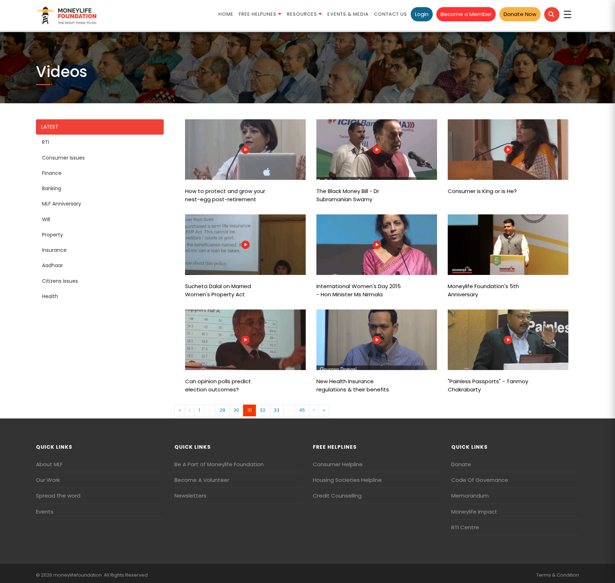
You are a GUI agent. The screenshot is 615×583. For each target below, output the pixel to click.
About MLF (49, 464)
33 (276, 410)
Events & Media (348, 14)
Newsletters (190, 495)
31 (249, 410)
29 (222, 410)
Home (226, 14)
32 (263, 410)
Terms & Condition (557, 575)
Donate (461, 464)
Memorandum (470, 495)
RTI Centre (465, 527)
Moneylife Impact (474, 511)
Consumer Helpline (338, 464)
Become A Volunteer (201, 480)
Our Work (48, 480)
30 (236, 410)
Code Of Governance (479, 480)
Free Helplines (258, 14)
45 (302, 410)
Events (44, 511)
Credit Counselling (337, 495)
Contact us (390, 14)
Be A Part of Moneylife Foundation (219, 464)
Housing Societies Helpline (347, 480)
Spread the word (58, 495)
